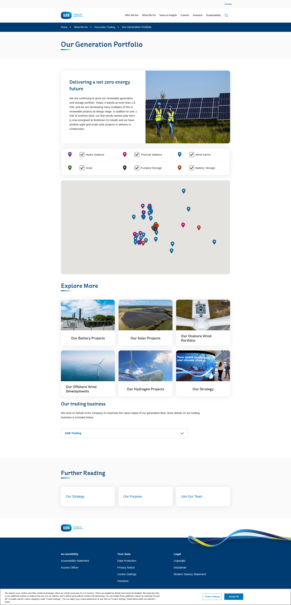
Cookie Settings (126, 574)
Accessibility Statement (75, 560)
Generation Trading (104, 27)
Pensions (123, 581)
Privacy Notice (126, 567)
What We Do (81, 27)
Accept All (234, 596)
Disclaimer (180, 567)
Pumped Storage (151, 168)
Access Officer (70, 567)
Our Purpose (132, 496)
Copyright (179, 560)
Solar (89, 168)
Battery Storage (205, 168)
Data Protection (126, 560)
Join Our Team (191, 496)
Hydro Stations (95, 154)
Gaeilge (228, 4)
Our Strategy (75, 496)
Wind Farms (203, 154)
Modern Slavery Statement (190, 574)
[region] (145, 597)
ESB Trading (73, 433)
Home (64, 27)
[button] (140, 233)
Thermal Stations (151, 154)
